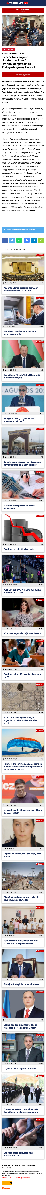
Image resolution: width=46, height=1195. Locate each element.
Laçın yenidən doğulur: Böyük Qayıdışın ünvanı (22, 855)
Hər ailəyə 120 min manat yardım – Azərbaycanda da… (20, 332)
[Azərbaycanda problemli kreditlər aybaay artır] (23, 486)
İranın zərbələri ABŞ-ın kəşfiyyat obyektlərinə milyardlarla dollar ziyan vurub (21, 720)
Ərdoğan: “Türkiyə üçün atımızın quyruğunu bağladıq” (19, 419)
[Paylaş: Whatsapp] (19, 240)
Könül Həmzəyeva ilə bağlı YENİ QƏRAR (22, 633)
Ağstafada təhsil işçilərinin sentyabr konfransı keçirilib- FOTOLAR (21, 289)
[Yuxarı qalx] (39, 1188)
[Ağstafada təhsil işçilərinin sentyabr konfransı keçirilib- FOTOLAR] (23, 269)
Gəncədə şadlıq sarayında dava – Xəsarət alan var (19, 1154)
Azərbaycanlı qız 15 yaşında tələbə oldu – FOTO (23, 675)
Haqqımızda (15, 1165)
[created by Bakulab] (6, 1188)
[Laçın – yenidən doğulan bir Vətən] (23, 1049)
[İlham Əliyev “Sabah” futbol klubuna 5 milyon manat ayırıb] (23, 356)
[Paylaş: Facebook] (5, 240)
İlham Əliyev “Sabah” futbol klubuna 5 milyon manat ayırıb (22, 376)
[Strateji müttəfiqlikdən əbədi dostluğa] (23, 965)
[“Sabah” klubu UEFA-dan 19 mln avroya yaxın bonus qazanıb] (23, 571)
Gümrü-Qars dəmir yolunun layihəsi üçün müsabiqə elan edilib (21, 898)
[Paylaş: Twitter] (12, 240)
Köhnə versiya (7, 1168)
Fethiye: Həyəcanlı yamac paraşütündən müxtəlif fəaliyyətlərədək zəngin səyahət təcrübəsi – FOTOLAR (23, 767)
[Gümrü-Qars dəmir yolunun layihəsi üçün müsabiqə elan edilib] (23, 878)
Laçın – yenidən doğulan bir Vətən (20, 1068)
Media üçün (31, 1165)
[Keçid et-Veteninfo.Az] (17, 3)
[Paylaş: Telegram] (34, 240)
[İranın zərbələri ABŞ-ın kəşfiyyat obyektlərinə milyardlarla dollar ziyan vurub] (23, 699)
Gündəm (9, 49)
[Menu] (4, 3)
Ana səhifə (6, 1165)
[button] (41, 240)
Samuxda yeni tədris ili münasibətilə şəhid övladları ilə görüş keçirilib (20, 942)
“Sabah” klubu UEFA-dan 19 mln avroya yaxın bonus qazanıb (22, 591)
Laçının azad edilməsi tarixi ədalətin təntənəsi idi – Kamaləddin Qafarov (20, 1026)
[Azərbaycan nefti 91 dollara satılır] (23, 530)
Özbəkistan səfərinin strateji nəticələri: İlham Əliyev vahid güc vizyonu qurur (22, 1110)
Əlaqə (23, 1165)
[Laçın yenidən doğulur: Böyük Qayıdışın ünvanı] (23, 835)
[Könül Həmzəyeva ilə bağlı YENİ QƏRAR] (23, 614)
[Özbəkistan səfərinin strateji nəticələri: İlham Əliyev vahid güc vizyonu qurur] (23, 1090)
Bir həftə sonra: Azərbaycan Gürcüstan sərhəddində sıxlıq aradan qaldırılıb (22, 463)
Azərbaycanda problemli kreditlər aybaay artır (19, 506)
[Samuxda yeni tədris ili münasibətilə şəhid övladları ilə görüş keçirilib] (23, 922)
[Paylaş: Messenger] (27, 240)
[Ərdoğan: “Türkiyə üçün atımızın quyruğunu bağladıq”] (23, 399)
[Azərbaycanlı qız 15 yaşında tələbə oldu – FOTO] (23, 655)
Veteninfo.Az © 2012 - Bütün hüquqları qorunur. (16, 1178)
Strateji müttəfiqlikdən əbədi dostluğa (21, 984)
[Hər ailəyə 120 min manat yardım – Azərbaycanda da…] (23, 312)
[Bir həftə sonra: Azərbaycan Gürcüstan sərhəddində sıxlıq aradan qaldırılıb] (23, 443)
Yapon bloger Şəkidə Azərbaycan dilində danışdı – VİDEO (23, 811)
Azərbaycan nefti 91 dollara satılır (19, 549)
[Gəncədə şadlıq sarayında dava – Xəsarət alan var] (23, 1134)
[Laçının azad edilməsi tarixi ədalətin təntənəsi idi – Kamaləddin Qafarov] (23, 1006)
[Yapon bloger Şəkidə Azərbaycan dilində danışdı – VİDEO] (23, 791)
